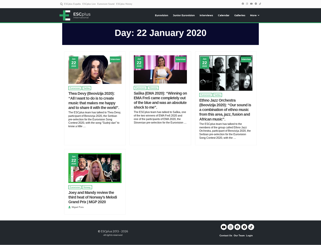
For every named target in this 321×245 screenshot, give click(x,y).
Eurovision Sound (105, 4)
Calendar (223, 15)
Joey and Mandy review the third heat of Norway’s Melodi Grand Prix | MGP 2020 (92, 197)
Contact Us (226, 235)
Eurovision (161, 15)
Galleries (239, 15)
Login (249, 235)
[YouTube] (251, 4)
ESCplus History (124, 4)
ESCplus (106, 231)
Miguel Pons (78, 207)
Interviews (206, 15)
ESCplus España (72, 4)
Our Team (239, 235)
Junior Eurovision (184, 15)
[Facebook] (243, 4)
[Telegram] (256, 4)
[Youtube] (224, 227)
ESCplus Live (89, 4)
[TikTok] (260, 4)
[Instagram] (247, 4)
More (253, 15)
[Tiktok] (251, 227)
